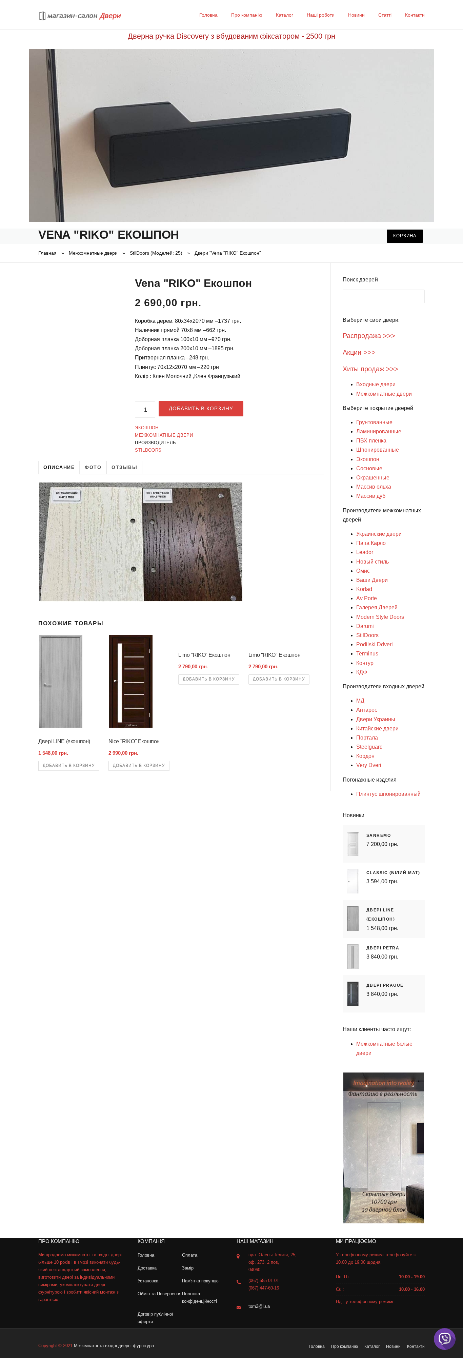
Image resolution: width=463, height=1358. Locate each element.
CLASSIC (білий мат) (393, 872)
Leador (364, 552)
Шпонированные (377, 450)
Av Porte (366, 598)
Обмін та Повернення (159, 1293)
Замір (188, 1268)
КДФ (361, 672)
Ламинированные (378, 431)
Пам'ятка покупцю (200, 1280)
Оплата (189, 1255)
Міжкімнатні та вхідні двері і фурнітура (114, 1345)
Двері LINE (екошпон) (64, 741)
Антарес (366, 710)
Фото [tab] (93, 467)
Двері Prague (385, 985)
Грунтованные (374, 422)
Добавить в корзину (201, 408)
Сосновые (369, 468)
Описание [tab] (59, 467)
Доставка (147, 1268)
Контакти (415, 15)
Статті (384, 15)
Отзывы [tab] (124, 467)
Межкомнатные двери (93, 253)
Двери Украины (375, 719)
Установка (148, 1280)
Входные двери (376, 384)
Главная (47, 253)
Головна (208, 15)
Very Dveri (368, 765)
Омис (363, 571)
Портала (367, 738)
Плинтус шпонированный (388, 794)
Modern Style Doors (380, 617)
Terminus (367, 653)
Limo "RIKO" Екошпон (204, 655)
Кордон (365, 756)
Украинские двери (379, 534)
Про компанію (246, 15)
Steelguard (369, 747)
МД (360, 701)
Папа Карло (371, 543)
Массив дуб (370, 496)
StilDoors (148, 450)
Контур (365, 663)
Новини (356, 15)
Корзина (405, 235)
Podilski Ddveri (374, 644)
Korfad (364, 589)
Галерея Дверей (377, 607)
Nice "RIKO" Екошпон (134, 741)
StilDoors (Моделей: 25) (156, 253)
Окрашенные (372, 477)
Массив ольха (373, 487)
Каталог (284, 15)
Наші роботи (321, 15)
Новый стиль (372, 562)
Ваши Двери (372, 580)
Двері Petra (383, 948)
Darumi (365, 626)
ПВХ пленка (371, 441)
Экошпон (146, 427)
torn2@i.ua (259, 1306)
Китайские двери (377, 728)
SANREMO (378, 835)
